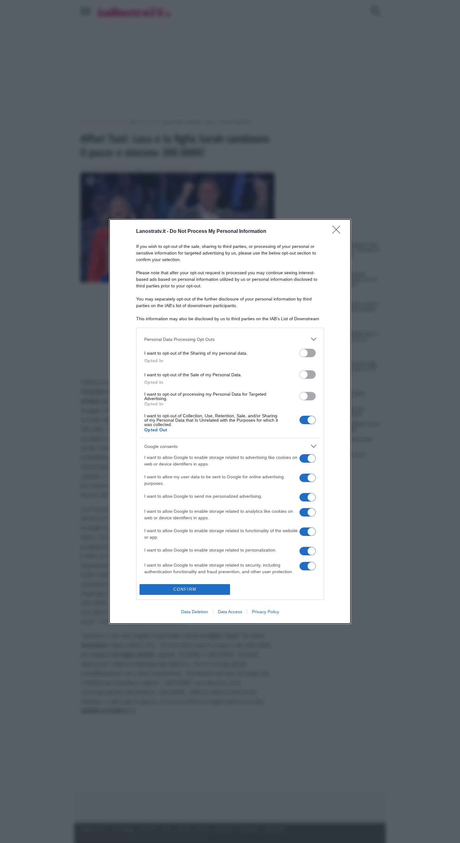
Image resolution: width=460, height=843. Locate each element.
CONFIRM (185, 589)
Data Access (230, 611)
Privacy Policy (265, 611)
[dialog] (230, 421)
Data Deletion (194, 611)
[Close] (338, 232)
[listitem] (230, 339)
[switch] (307, 353)
